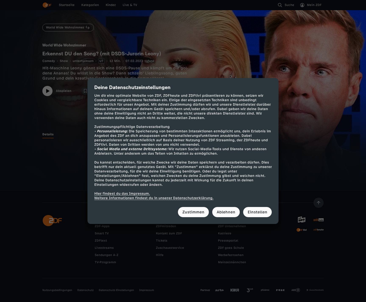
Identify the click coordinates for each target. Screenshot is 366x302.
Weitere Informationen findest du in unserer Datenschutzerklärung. (154, 198)
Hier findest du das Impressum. (122, 194)
